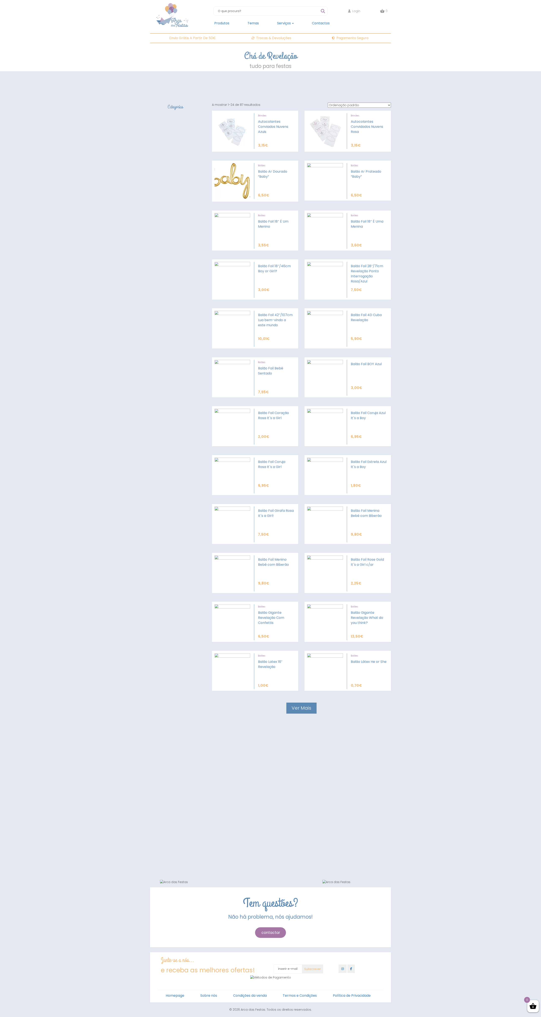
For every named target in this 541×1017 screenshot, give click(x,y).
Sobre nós (208, 995)
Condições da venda (250, 995)
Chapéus (183, 739)
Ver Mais (301, 708)
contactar (270, 932)
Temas (253, 23)
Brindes (170, 724)
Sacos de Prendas (191, 744)
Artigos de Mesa (177, 754)
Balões (261, 165)
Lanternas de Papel (180, 749)
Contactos (321, 23)
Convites (183, 734)
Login (356, 11)
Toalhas (182, 834)
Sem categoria (176, 861)
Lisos (191, 793)
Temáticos (196, 789)
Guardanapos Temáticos (197, 815)
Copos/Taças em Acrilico (196, 769)
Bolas (191, 784)
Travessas (184, 799)
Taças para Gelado (192, 759)
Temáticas (196, 844)
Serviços (284, 23)
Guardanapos (187, 810)
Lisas (191, 849)
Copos (181, 825)
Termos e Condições (300, 995)
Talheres (183, 855)
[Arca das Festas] (172, 5)
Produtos (221, 23)
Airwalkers (183, 713)
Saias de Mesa (187, 774)
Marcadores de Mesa (193, 829)
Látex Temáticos (189, 718)
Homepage (175, 995)
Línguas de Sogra (190, 729)
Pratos (181, 779)
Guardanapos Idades (194, 820)
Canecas (183, 764)
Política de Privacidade (352, 995)
